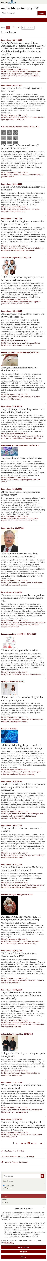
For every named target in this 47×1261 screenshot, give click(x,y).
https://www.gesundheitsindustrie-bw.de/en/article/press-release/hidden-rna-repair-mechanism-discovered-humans (20, 209)
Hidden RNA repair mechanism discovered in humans (23, 188)
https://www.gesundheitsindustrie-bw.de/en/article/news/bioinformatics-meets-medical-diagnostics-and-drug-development (22, 719)
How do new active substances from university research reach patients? (19, 555)
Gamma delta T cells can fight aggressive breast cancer (21, 90)
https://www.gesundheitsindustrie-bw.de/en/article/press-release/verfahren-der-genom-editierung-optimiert (21, 1134)
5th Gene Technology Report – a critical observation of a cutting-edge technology (21, 746)
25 (8, 28)
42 (41, 1143)
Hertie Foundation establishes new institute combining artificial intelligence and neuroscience (23, 787)
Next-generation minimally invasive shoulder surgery (19, 369)
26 (25, 1143)
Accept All (23, 1252)
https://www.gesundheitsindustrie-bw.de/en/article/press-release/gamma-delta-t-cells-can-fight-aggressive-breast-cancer (23, 117)
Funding (5, 1203)
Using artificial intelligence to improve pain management (23, 1055)
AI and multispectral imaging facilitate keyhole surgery (20, 493)
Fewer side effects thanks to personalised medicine (21, 830)
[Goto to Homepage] (21, 8)
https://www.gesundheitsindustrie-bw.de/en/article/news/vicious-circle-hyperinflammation (22, 673)
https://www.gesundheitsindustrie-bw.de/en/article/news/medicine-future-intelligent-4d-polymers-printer (22, 174)
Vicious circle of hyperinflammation (19, 650)
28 (32, 1143)
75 (19, 28)
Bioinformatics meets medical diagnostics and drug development (22, 699)
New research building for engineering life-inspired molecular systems (22, 223)
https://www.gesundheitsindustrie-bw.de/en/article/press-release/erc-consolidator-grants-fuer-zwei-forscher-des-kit (22, 980)
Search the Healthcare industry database (18, 1156)
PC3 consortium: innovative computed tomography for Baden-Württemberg (21, 918)
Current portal (10, 1186)
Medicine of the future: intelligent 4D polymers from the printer (20, 147)
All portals (8, 1188)
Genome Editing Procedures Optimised (21, 1122)
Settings (23, 1257)
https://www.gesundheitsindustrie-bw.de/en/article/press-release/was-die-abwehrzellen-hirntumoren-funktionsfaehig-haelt (21, 1109)
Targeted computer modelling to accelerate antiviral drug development (22, 410)
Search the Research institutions (15, 1162)
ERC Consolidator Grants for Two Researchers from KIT (18, 955)
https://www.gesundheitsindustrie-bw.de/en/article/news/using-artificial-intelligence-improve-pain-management (20, 1073)
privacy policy (9, 1242)
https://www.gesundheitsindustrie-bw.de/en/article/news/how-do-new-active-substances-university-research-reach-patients (22, 582)
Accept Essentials (23, 1247)
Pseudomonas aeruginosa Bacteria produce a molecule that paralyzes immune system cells (22, 598)
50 (14, 28)
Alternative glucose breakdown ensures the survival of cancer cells (22, 315)
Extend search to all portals (13, 1151)
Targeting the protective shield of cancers (21, 458)
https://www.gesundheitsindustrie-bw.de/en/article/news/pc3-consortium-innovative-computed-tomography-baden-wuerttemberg (20, 941)
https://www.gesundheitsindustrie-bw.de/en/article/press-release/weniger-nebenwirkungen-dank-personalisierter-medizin (23, 855)
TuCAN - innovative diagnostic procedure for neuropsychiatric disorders (22, 278)
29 (35, 1143)
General (5, 1196)
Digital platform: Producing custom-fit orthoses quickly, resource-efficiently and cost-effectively (21, 996)
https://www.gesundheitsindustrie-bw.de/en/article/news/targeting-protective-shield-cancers (20, 479)
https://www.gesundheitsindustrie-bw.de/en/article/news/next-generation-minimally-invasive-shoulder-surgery (20, 396)
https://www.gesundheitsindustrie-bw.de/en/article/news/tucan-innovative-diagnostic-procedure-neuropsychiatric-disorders (21, 301)
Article (4, 1199)
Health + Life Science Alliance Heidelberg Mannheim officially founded (22, 869)
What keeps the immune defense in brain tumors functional (21, 1087)
